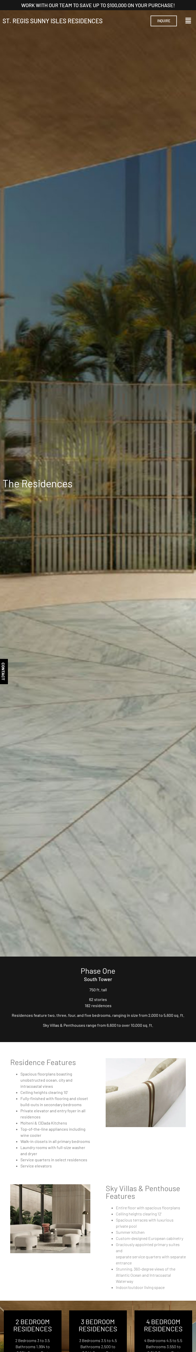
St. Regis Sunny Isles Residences (53, 21)
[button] (188, 20)
